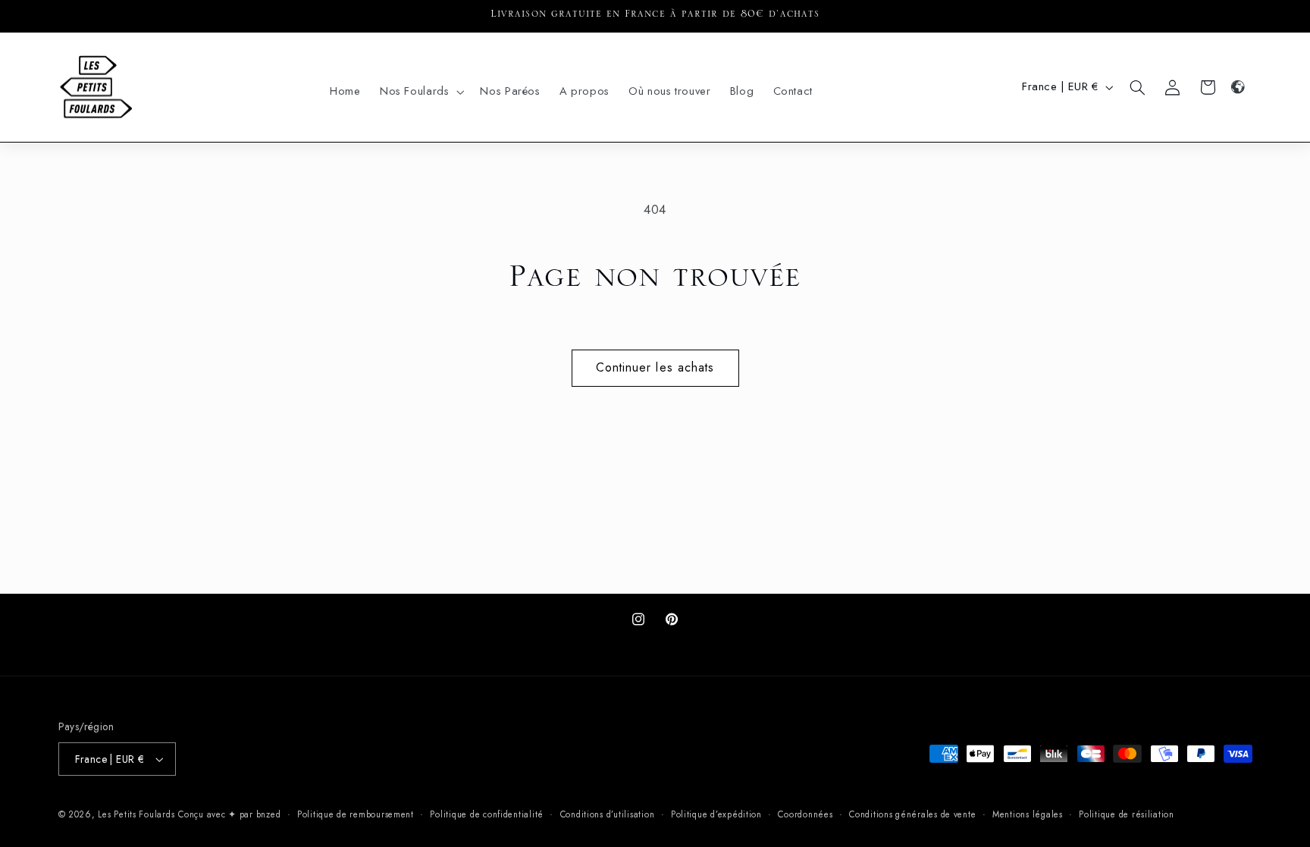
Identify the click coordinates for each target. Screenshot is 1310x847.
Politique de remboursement (355, 814)
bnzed (268, 814)
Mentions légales (1027, 814)
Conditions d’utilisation (607, 814)
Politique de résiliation (1126, 814)
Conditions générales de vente (912, 814)
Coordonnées (805, 814)
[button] (420, 91)
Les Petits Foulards (136, 814)
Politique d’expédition (716, 814)
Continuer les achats (655, 367)
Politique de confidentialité (487, 814)
